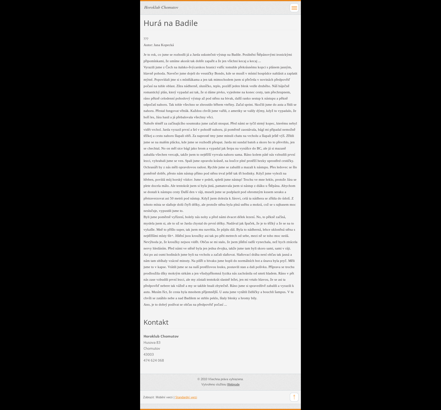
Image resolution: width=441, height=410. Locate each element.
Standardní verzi (186, 397)
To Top (294, 397)
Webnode (233, 384)
